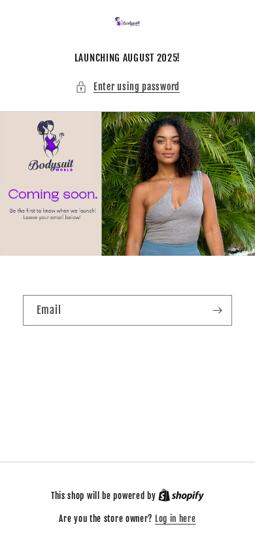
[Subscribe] (217, 310)
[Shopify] (181, 496)
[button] (127, 86)
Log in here (175, 518)
